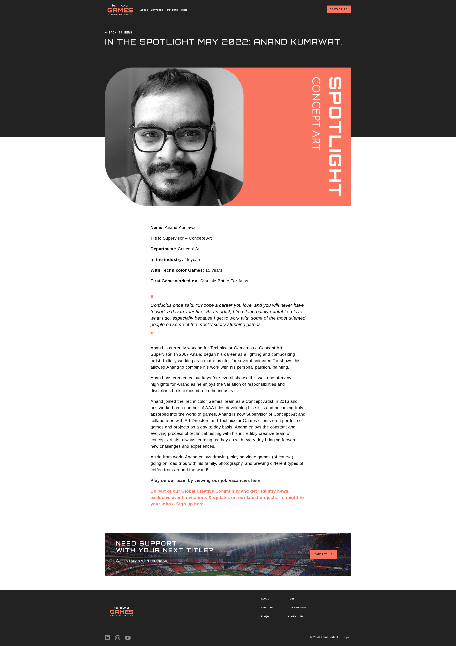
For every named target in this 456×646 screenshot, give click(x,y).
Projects (172, 9)
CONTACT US (323, 554)
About (144, 9)
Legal (346, 637)
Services (157, 9)
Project (266, 616)
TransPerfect (297, 607)
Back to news (120, 32)
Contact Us (339, 9)
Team (184, 9)
